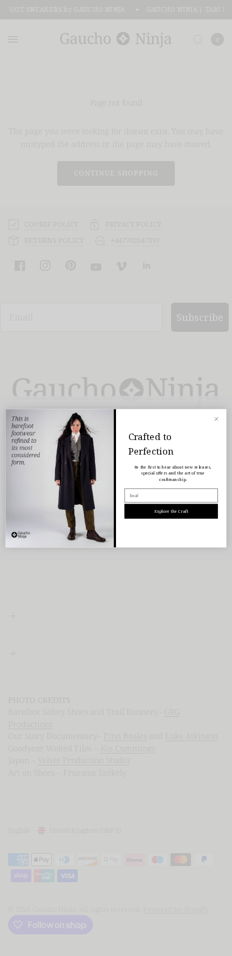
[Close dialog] (216, 419)
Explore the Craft (171, 511)
